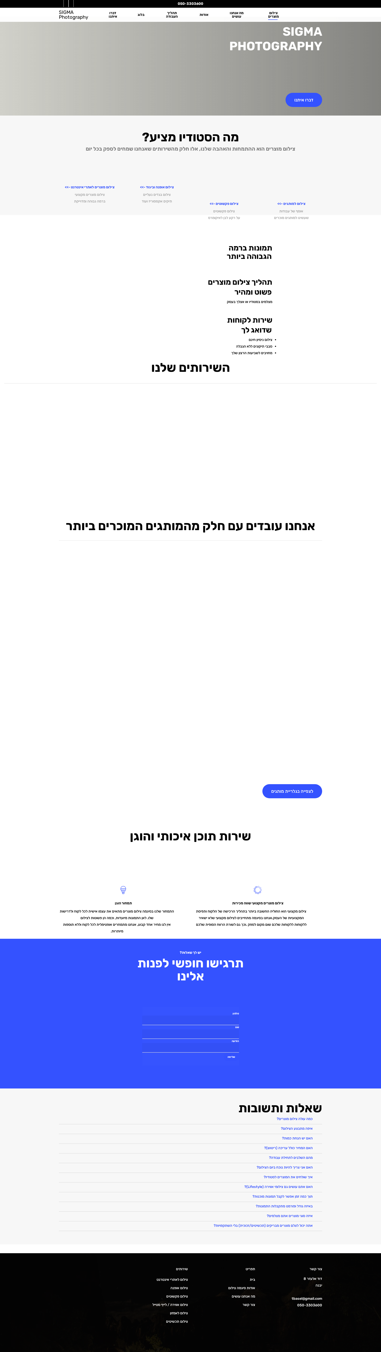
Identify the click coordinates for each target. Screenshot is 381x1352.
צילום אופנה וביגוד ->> (157, 187)
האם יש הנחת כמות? (297, 1138)
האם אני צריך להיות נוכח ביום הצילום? (285, 1167)
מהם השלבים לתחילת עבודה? (291, 1158)
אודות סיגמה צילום (241, 1288)
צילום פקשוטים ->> (224, 204)
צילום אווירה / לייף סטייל (170, 1305)
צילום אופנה (179, 1288)
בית (252, 1279)
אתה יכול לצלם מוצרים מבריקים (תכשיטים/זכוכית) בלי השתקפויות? (263, 1225)
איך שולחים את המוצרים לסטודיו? (288, 1177)
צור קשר (249, 1305)
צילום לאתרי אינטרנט (172, 1279)
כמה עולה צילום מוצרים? (295, 1119)
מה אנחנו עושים (243, 1296)
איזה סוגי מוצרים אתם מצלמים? (290, 1216)
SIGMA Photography (73, 15)
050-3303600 (190, 4)
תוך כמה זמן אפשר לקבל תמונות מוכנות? (282, 1196)
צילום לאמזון (179, 1313)
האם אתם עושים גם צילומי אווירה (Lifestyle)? (278, 1187)
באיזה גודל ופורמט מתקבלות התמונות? (284, 1206)
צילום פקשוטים (177, 1296)
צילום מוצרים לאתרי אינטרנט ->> (89, 187)
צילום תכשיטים (177, 1321)
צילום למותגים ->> (291, 204)
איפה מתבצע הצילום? (297, 1128)
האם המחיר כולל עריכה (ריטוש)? (288, 1148)
